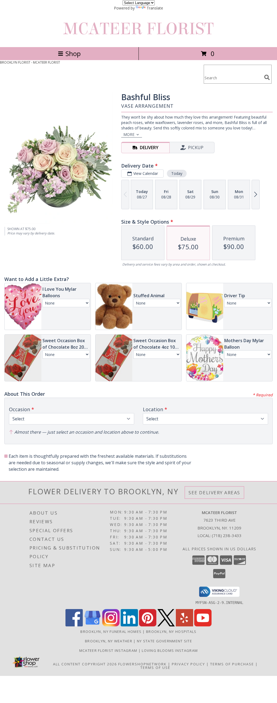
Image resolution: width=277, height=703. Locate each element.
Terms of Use (155, 667)
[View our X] (166, 624)
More (128, 134)
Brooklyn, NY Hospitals (171, 631)
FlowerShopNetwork (142, 664)
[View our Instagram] (111, 624)
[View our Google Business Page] (92, 624)
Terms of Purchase (232, 664)
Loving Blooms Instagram (170, 650)
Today (176, 173)
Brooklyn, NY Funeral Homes (110, 631)
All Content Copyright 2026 (85, 664)
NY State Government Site (164, 641)
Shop (73, 53)
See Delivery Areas (214, 492)
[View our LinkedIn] (129, 624)
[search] (267, 77)
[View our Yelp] (184, 624)
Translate (155, 8)
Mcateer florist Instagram (108, 650)
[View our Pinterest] (147, 624)
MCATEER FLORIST (138, 29)
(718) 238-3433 (227, 535)
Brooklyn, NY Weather (108, 641)
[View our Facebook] (74, 624)
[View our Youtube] (203, 624)
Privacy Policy (188, 664)
